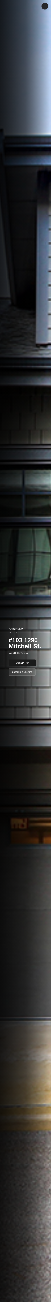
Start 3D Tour (22, 663)
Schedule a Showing (22, 672)
